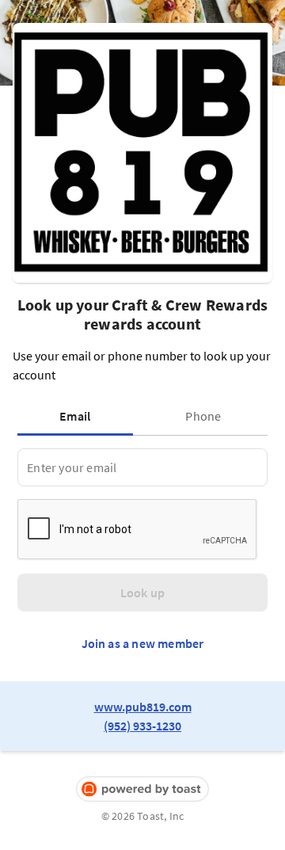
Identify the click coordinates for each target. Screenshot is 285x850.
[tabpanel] (142, 467)
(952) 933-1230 (142, 726)
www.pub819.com (143, 707)
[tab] (78, 416)
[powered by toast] (142, 789)
